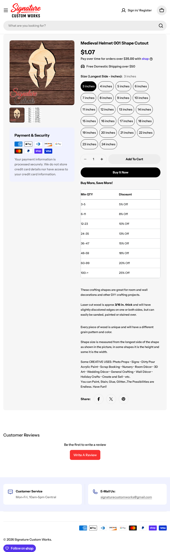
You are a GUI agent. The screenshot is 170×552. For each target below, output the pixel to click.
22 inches (145, 133)
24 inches (108, 144)
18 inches (145, 121)
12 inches (107, 109)
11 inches (89, 109)
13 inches (125, 109)
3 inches (89, 86)
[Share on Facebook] (99, 399)
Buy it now (120, 172)
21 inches (127, 133)
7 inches (88, 98)
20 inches (108, 133)
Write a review (85, 455)
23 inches (89, 144)
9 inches (123, 98)
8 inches (106, 98)
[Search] (160, 25)
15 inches (89, 121)
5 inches (123, 86)
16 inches (107, 121)
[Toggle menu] (5, 10)
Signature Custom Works (33, 539)
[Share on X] (111, 399)
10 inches (141, 98)
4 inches (106, 86)
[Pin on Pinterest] (124, 399)
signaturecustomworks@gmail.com (126, 497)
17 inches (126, 121)
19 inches (89, 133)
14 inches (144, 109)
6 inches (141, 86)
